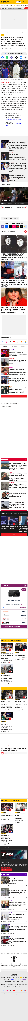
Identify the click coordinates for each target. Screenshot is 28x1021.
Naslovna (3, 32)
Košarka (12, 32)
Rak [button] (12, 953)
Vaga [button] (21, 953)
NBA (11, 218)
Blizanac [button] (8, 953)
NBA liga (16, 218)
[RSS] (22, 342)
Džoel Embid (5, 82)
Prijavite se (7, 870)
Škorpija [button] (25, 953)
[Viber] (2, 226)
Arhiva (4, 986)
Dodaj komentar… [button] (10, 753)
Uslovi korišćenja (21, 986)
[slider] (5, 200)
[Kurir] (4, 2)
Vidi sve (14, 534)
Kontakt (9, 984)
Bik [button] (4, 953)
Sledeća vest (20, 207)
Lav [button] (14, 953)
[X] (10, 226)
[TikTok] (21, 226)
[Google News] (25, 226)
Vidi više (14, 970)
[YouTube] (17, 226)
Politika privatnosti (11, 986)
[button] (25, 48)
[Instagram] (14, 226)
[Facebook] (6, 226)
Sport (8, 32)
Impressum (14, 984)
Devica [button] (17, 953)
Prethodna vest (8, 207)
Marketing (3, 984)
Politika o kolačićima (22, 984)
